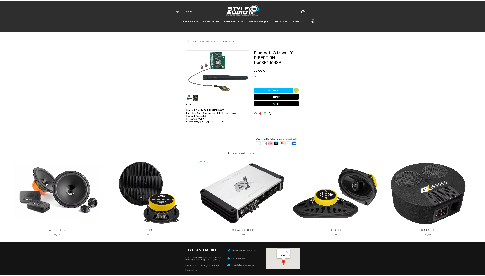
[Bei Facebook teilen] (255, 113)
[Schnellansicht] (57, 193)
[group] (242, 198)
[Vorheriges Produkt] (9, 198)
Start (188, 41)
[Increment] (263, 81)
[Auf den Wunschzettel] (296, 90)
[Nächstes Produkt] (475, 198)
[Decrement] (256, 81)
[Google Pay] (276, 103)
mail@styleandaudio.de (243, 265)
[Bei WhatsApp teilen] (265, 113)
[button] (191, 22)
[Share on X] (269, 113)
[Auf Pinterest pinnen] (260, 113)
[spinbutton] (260, 81)
